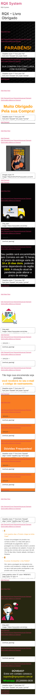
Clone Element (14, 39)
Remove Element (15, 41)
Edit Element (5, 39)
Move (8, 41)
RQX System (11, 3)
